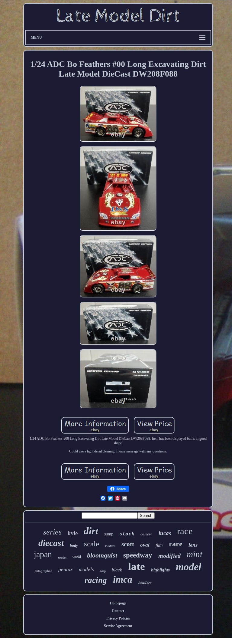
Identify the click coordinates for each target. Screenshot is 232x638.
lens (193, 545)
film (159, 545)
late (136, 566)
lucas (165, 533)
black (117, 569)
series (52, 532)
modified (169, 555)
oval (145, 545)
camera (146, 534)
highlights (160, 569)
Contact (118, 611)
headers (144, 582)
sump (108, 534)
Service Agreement (118, 626)
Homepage (118, 603)
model (188, 566)
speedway (137, 555)
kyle (73, 533)
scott (127, 544)
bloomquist (102, 555)
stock (126, 534)
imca (122, 579)
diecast (51, 543)
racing (96, 580)
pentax (65, 569)
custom (110, 546)
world (76, 557)
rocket (62, 557)
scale (91, 544)
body (74, 545)
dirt (91, 530)
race (185, 531)
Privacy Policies (118, 618)
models (86, 569)
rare (175, 544)
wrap (103, 571)
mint (194, 554)
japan (43, 554)
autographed (43, 571)
